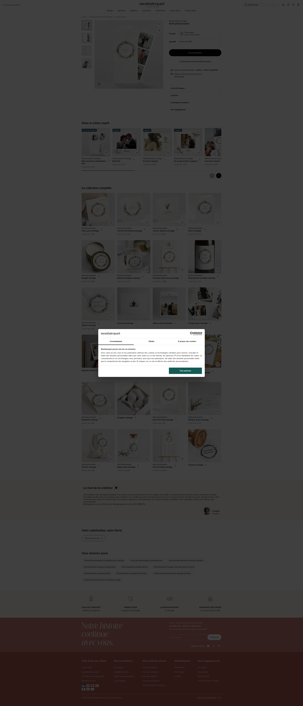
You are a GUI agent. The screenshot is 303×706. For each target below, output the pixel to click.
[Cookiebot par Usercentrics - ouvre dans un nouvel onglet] (191, 333)
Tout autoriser (185, 371)
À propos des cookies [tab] (187, 341)
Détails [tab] (151, 341)
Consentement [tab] (116, 341)
